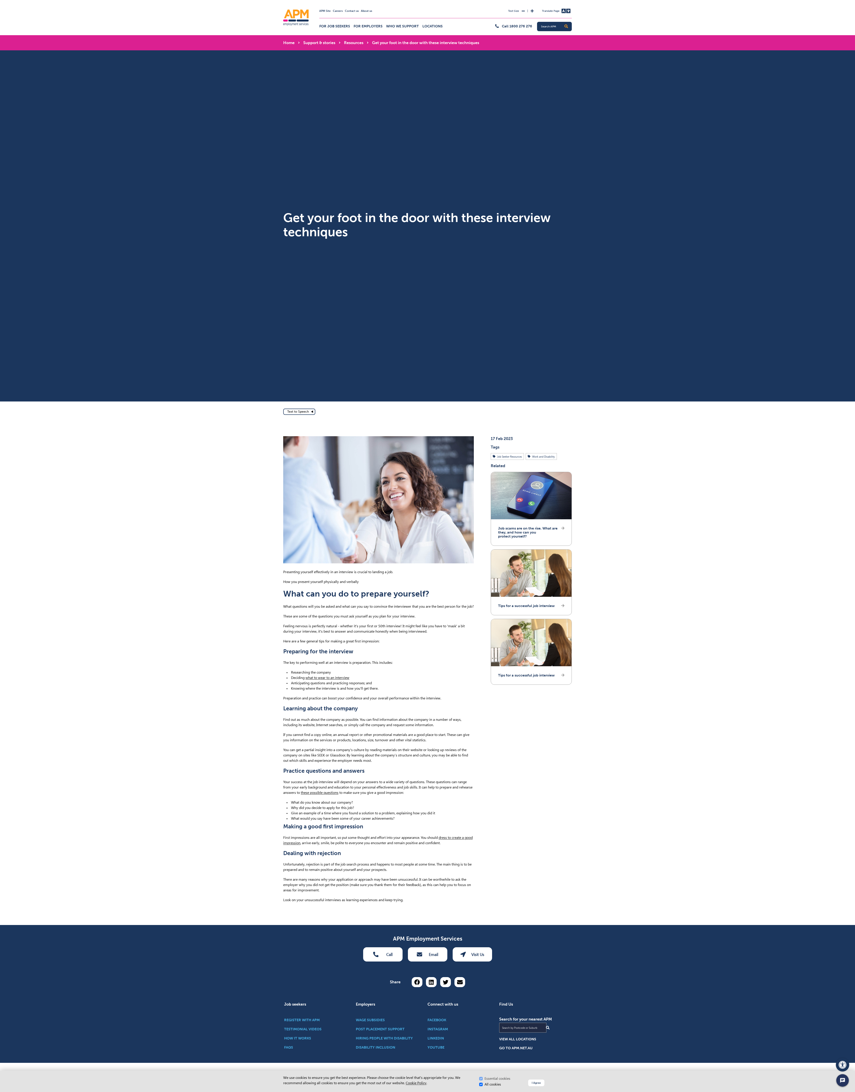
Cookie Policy (416, 1083)
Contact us (352, 10)
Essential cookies (497, 1078)
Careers (338, 10)
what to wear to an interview (327, 678)
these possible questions (319, 792)
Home (289, 42)
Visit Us (477, 954)
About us (366, 10)
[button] (566, 26)
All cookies (492, 1084)
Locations (432, 26)
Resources (353, 42)
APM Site (325, 10)
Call (389, 954)
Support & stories (319, 42)
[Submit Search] (548, 1028)
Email (433, 954)
